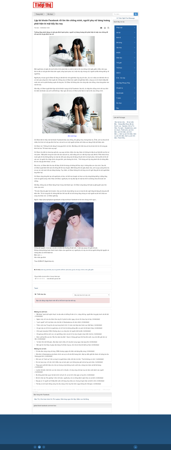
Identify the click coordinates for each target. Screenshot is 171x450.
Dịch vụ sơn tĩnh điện (126, 134)
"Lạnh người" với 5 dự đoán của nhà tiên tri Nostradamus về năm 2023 (59, 322)
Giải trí (118, 73)
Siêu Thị (36, 399)
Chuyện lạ (119, 88)
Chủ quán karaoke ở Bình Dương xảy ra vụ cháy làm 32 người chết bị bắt (59, 331)
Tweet (36, 288)
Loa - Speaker (123, 126)
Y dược (118, 98)
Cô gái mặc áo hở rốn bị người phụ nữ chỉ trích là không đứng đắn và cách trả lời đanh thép (65, 328)
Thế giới (118, 63)
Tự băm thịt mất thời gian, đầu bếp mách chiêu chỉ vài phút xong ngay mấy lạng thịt (63, 342)
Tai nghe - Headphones (125, 128)
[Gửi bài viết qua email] (101, 28)
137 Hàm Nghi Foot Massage (125, 18)
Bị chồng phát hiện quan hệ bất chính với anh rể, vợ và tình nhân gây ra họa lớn (61, 375)
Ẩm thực (119, 103)
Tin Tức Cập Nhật (52, 390)
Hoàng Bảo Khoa (123, 124)
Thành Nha (121, 138)
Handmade (119, 93)
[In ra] (105, 28)
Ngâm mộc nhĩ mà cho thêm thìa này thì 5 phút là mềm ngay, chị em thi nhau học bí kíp (64, 319)
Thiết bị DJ (124, 130)
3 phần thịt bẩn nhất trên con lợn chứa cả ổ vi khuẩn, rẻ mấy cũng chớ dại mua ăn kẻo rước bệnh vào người (70, 370)
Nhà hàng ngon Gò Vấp (68, 399)
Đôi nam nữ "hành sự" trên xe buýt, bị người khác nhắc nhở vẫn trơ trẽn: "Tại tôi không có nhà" (65, 359)
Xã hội (118, 33)
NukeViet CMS (70, 390)
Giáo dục (119, 58)
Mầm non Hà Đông (83, 399)
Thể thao (119, 68)
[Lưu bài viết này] (109, 28)
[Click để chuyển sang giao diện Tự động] (35, 447)
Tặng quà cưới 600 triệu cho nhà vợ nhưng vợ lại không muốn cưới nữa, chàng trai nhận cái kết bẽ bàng (68, 365)
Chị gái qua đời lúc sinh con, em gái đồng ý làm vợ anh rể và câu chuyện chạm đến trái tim (65, 334)
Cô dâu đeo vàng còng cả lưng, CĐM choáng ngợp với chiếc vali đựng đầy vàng (61, 351)
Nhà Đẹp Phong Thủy (123, 83)
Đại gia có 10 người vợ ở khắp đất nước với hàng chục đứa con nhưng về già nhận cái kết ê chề (66, 381)
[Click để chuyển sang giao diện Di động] (43, 447)
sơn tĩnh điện (122, 132)
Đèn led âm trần (120, 122)
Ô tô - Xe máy (120, 78)
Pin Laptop (56, 399)
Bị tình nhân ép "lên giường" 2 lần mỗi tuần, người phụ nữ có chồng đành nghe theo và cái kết (65, 378)
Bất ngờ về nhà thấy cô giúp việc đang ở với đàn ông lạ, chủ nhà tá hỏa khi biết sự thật (64, 345)
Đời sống (119, 42)
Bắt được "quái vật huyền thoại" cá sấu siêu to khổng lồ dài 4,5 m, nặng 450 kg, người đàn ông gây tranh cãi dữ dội (73, 314)
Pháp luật (119, 27)
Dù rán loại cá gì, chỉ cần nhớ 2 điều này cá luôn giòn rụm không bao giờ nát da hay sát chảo (65, 362)
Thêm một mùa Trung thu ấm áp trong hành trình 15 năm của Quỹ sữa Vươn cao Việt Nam (65, 325)
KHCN (118, 53)
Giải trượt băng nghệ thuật (92, 390)
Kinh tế (118, 37)
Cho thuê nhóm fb (46, 399)
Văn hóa (119, 48)
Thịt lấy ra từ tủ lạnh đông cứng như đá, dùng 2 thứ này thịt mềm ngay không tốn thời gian (64, 384)
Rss (117, 108)
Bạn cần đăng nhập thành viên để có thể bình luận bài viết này (56, 300)
